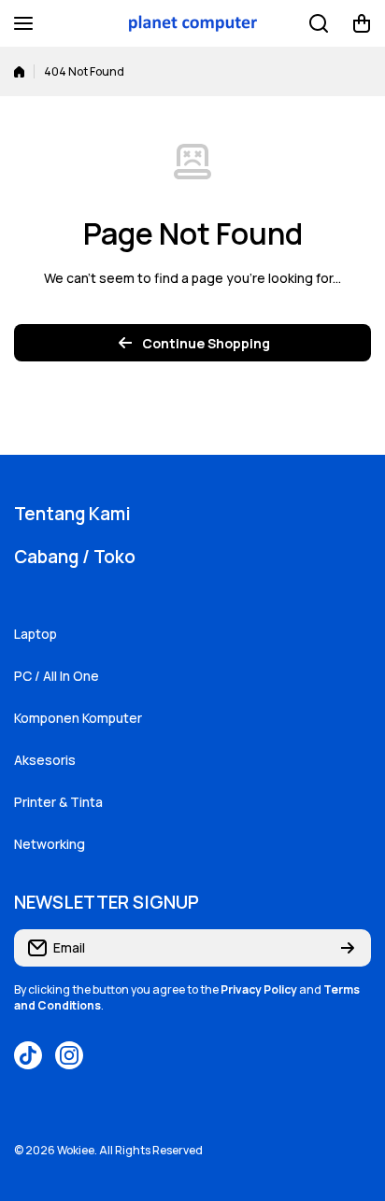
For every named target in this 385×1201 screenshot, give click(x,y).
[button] (361, 23)
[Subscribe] (347, 948)
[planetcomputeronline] (192, 24)
